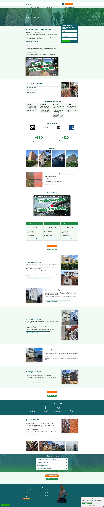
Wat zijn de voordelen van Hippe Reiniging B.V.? (45, 468)
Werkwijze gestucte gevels (52, 301)
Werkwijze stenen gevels (33, 278)
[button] (43, 86)
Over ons (44, 4)
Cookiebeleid (90, 505)
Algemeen (54, 4)
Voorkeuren (97, 503)
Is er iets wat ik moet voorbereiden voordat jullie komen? (46, 459)
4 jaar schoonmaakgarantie (32, 90)
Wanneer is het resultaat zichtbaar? (43, 462)
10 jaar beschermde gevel (31, 92)
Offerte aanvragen (34, 238)
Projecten (50, 4)
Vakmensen (29, 85)
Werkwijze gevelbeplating (32, 332)
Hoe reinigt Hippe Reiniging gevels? (43, 465)
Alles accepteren (87, 503)
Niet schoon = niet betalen (31, 87)
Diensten (39, 4)
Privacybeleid (93, 505)
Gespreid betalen (30, 89)
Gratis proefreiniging (30, 93)
